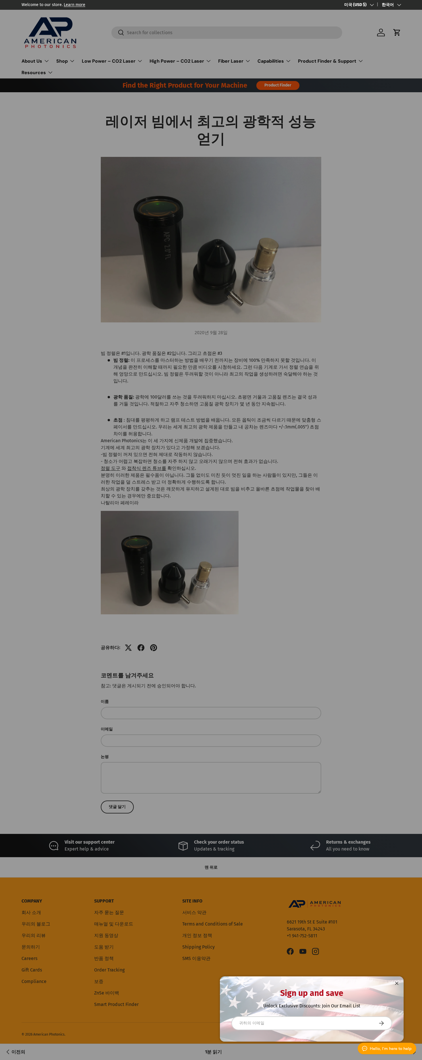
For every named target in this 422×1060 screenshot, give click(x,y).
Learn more (74, 4)
